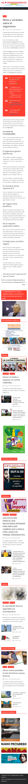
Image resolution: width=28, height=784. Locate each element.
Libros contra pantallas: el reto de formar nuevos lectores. (14, 673)
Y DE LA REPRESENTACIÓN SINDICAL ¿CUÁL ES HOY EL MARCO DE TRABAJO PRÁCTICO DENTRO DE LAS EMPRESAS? (19, 572)
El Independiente (18, 29)
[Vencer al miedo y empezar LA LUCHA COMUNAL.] (14, 364)
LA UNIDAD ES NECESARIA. (16, 637)
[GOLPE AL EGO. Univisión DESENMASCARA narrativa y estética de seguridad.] (6, 402)
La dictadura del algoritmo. (17, 703)
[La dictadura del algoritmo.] (6, 704)
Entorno (12, 602)
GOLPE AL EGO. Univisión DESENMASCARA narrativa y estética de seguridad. (18, 401)
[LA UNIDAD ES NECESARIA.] (6, 638)
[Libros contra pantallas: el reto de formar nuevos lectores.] (14, 657)
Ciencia (4, 666)
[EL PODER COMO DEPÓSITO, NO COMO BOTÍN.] (6, 629)
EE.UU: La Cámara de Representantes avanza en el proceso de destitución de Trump (13, 282)
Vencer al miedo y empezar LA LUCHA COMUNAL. (11, 380)
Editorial (12, 373)
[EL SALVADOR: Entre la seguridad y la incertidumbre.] (14, 593)
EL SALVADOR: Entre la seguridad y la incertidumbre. (13, 609)
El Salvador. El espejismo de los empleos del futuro (19, 694)
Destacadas (5, 373)
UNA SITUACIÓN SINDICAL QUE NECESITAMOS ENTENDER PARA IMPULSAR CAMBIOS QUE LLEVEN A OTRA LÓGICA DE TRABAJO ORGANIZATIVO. (14, 526)
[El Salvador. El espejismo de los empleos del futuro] (6, 695)
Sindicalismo (13, 514)
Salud (4, 16)
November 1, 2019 (14, 114)
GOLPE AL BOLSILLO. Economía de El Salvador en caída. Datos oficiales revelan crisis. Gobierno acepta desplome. (19, 414)
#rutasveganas (15, 102)
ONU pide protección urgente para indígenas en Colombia (14, 275)
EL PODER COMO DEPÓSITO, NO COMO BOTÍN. (18, 628)
